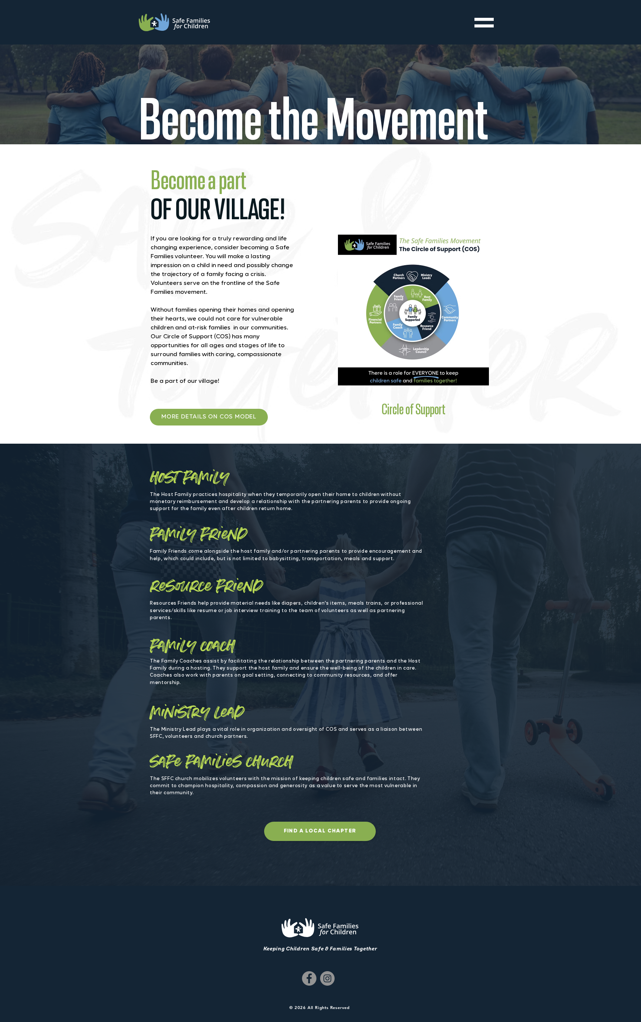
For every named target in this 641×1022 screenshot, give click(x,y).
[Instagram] (327, 978)
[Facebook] (309, 978)
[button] (484, 22)
